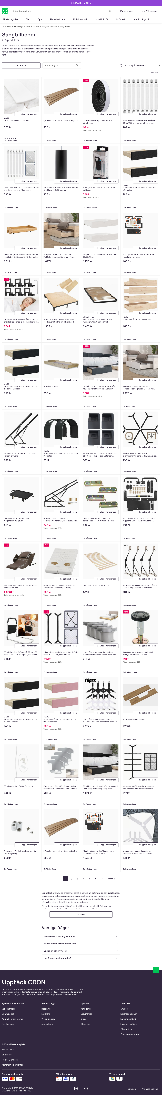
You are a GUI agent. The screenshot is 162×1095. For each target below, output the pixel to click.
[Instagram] (76, 1088)
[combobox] (62, 11)
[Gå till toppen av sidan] (156, 970)
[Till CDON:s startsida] (5, 11)
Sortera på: (130, 65)
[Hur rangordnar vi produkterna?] (121, 65)
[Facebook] (86, 1088)
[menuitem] (10, 19)
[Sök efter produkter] (110, 11)
